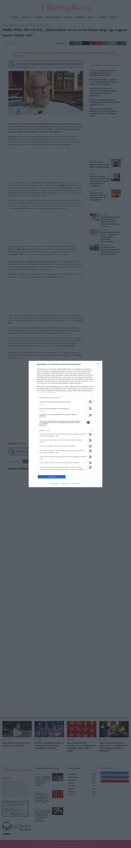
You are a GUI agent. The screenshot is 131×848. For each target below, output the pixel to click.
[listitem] (65, 398)
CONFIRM (51, 477)
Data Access (65, 483)
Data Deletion (55, 483)
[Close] (99, 364)
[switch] (89, 402)
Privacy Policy (76, 483)
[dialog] (65, 424)
